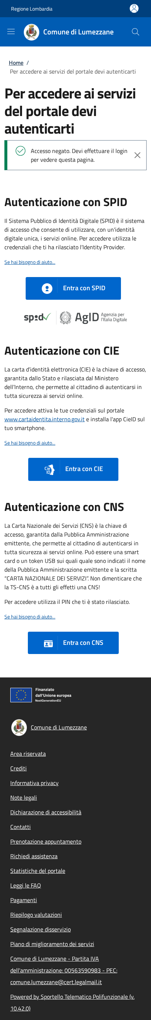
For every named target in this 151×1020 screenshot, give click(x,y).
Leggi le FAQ (25, 885)
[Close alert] (137, 155)
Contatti (20, 826)
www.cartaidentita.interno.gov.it (44, 419)
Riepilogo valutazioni (36, 914)
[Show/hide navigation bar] (11, 31)
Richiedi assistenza (34, 856)
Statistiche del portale (37, 870)
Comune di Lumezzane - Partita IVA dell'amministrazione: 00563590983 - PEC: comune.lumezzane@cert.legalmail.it (63, 970)
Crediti (18, 768)
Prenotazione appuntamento (45, 841)
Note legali (23, 797)
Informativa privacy (34, 782)
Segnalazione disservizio (40, 929)
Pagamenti (23, 900)
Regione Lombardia (31, 8)
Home (16, 62)
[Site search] (135, 31)
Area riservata (28, 753)
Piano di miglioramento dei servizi (52, 943)
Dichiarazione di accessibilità (45, 812)
